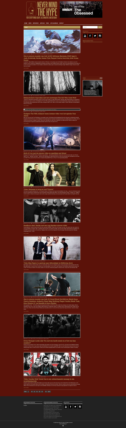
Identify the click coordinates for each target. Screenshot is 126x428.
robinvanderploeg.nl (63, 423)
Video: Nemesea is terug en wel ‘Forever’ (38, 189)
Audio (38, 297)
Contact (61, 23)
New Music (36, 23)
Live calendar (54, 23)
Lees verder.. (26, 68)
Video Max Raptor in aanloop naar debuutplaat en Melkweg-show (48, 263)
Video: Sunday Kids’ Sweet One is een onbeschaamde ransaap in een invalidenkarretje (49, 380)
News (30, 23)
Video (47, 23)
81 (34, 391)
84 (42, 391)
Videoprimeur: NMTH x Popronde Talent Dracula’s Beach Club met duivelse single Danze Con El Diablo (90, 92)
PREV (25, 391)
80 (31, 391)
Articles (42, 23)
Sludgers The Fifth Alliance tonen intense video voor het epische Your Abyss (50, 115)
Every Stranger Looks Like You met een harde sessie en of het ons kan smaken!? (50, 342)
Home (25, 23)
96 (45, 391)
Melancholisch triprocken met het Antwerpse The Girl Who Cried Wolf (50, 98)
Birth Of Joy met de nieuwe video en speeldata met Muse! (45, 153)
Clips (33, 95)
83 (39, 391)
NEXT (49, 391)
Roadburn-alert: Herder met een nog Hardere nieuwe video (45, 225)
